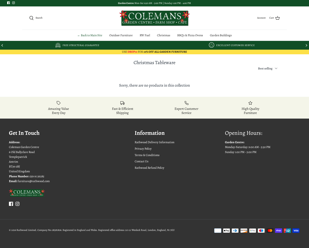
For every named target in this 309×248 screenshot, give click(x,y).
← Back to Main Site (89, 35)
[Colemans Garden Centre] (154, 18)
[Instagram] (13, 2)
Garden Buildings (221, 35)
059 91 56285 (37, 176)
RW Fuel (145, 35)
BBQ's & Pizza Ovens (190, 35)
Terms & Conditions (147, 155)
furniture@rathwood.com (34, 181)
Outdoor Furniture (121, 35)
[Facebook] (8, 2)
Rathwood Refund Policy (149, 168)
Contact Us (141, 161)
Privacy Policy (143, 149)
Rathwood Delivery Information (154, 142)
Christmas (163, 35)
